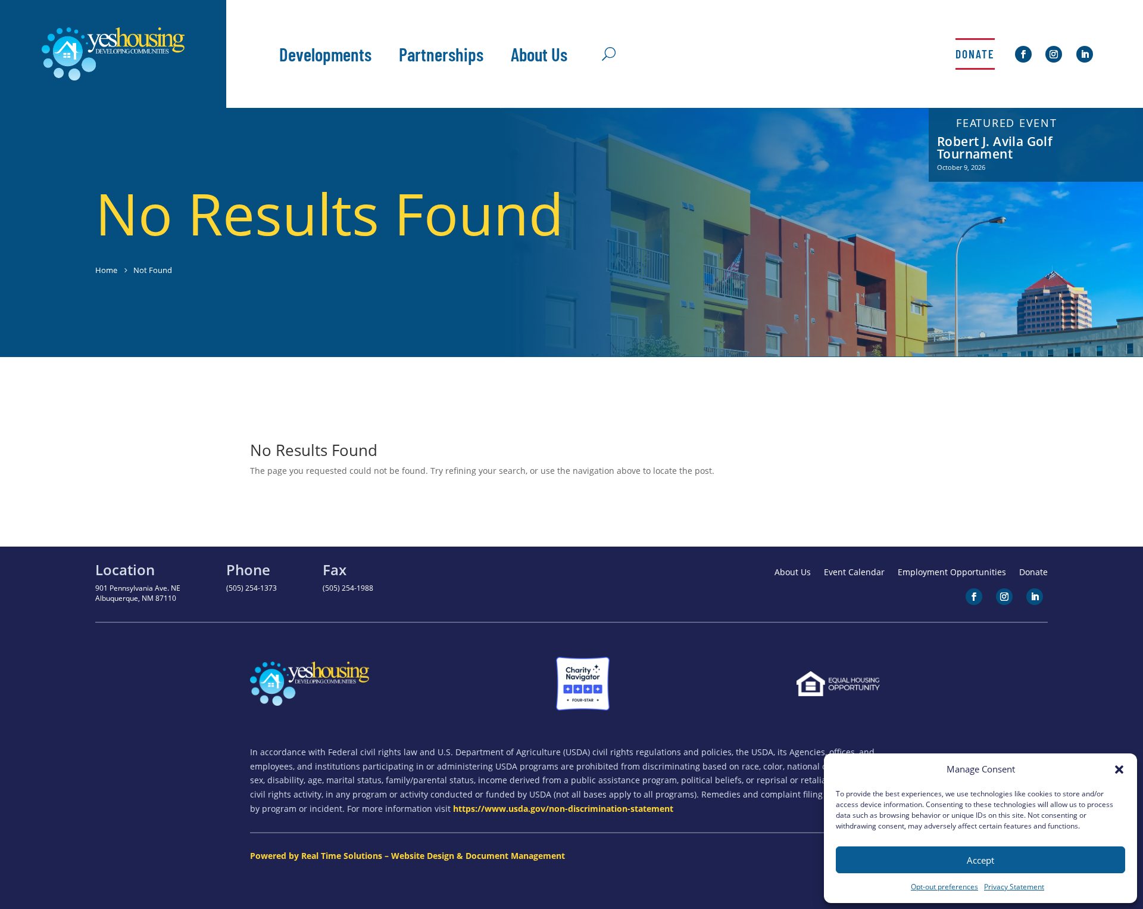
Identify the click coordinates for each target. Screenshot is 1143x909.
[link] (113, 77)
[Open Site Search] (609, 54)
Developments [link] (325, 54)
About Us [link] (539, 54)
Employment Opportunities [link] (952, 573)
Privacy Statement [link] (1014, 887)
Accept (980, 860)
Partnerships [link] (441, 54)
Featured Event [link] (1006, 123)
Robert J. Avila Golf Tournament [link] (995, 147)
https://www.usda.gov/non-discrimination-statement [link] (563, 808)
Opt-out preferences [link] (944, 887)
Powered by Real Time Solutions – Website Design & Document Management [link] (407, 855)
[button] (1119, 769)
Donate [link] (975, 53)
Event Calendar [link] (854, 573)
